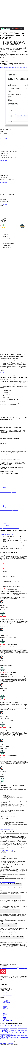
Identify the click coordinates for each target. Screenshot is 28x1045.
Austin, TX (7, 1025)
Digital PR (5, 1006)
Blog (4, 1015)
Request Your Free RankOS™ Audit (7, 882)
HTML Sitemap (9, 1043)
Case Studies (5, 1014)
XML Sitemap (3, 1043)
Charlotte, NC (3, 1028)
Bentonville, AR (20, 1025)
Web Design (5, 1000)
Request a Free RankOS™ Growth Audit (8, 67)
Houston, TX (7, 1030)
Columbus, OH (21, 1028)
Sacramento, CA (14, 1035)
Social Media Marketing (8, 1004)
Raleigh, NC (8, 1035)
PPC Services (5, 1003)
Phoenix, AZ (9, 1034)
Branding (4, 1007)
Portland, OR (2, 1035)
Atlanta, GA (2, 1025)
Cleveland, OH (14, 1028)
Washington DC (5, 1038)
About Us (5, 1013)
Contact (4, 1017)
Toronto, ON (15, 1037)
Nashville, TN (15, 1032)
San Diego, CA (9, 1036)
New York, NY (21, 1032)
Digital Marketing (6, 1002)
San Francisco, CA (4, 1037)
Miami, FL (9, 1032)
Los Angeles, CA (3, 1032)
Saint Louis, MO (21, 1035)
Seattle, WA (10, 1037)
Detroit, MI (2, 1030)
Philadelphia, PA (3, 1034)
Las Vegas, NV (7, 1031)
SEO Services (5, 1001)
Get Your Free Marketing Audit (6, 534)
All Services (5, 1008)
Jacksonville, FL (21, 1030)
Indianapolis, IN (14, 1030)
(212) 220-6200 (6, 992)
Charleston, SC (5, 1026)
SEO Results (5, 1019)
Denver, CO (4, 1029)
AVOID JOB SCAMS (7, 1020)
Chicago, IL (8, 1028)
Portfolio (4, 1018)
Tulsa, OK (21, 1037)
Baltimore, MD (13, 1025)
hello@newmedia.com (7, 995)
